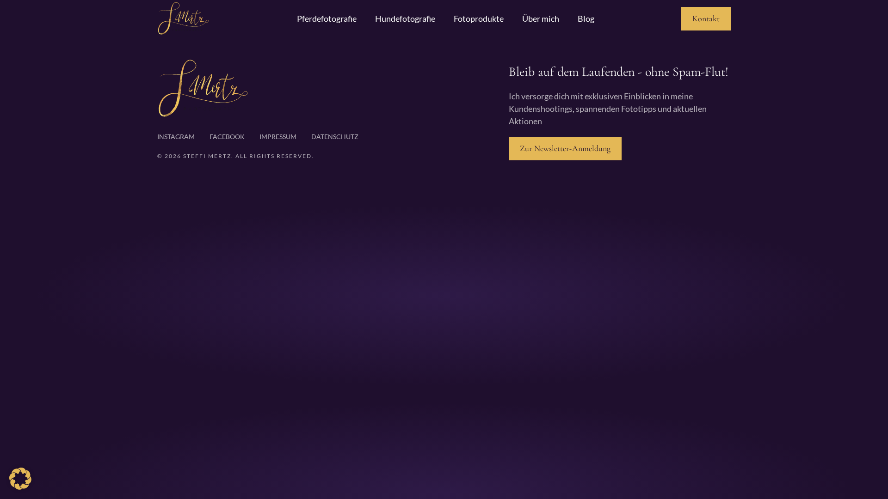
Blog (586, 18)
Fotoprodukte (479, 18)
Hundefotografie (405, 18)
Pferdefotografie (327, 18)
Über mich (540, 18)
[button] (20, 478)
